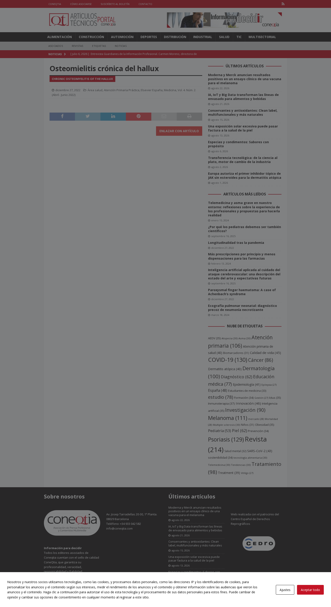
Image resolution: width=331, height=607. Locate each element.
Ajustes (285, 590)
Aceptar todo (310, 590)
